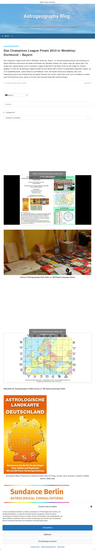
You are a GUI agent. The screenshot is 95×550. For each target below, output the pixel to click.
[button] (91, 506)
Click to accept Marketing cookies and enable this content (47, 175)
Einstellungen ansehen (47, 541)
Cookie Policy (35, 547)
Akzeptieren (47, 528)
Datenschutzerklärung (48, 547)
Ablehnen (47, 534)
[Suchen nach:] (11, 36)
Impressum (61, 547)
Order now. (51, 479)
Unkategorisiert (11, 46)
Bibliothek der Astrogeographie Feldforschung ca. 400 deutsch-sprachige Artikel (34, 389)
